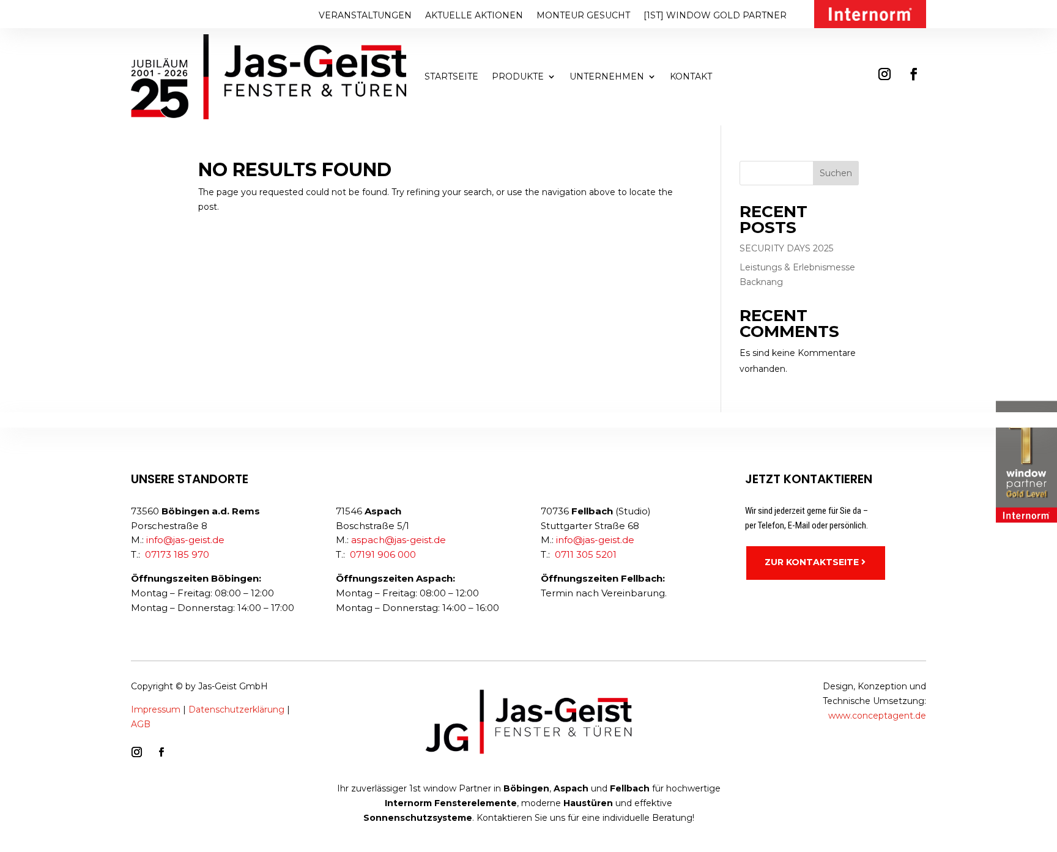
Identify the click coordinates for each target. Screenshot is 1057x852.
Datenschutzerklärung (236, 709)
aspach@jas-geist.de (398, 540)
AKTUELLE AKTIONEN (474, 16)
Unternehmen (606, 76)
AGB (140, 724)
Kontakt (691, 76)
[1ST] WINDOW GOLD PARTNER (715, 16)
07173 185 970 (177, 554)
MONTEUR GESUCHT (583, 16)
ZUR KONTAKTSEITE (812, 562)
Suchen (836, 173)
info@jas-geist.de (185, 540)
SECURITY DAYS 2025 (786, 248)
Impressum (155, 709)
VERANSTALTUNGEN (365, 16)
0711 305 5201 (586, 554)
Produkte (518, 76)
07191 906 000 (383, 554)
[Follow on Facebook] (914, 74)
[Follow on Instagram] (884, 74)
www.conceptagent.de (877, 715)
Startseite (451, 76)
